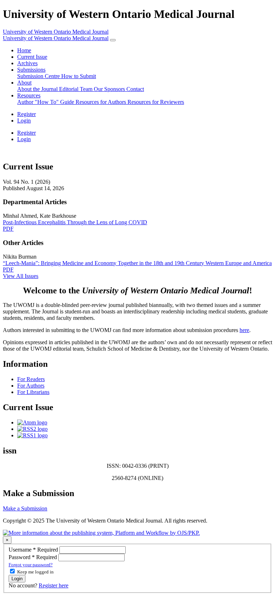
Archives (27, 63)
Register (26, 114)
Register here (53, 585)
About (24, 83)
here (244, 330)
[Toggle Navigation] (113, 40)
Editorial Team (76, 89)
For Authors (30, 386)
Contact (135, 89)
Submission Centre (39, 76)
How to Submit (78, 76)
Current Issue (32, 57)
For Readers (31, 379)
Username (34, 550)
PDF (8, 229)
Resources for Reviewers (155, 102)
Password (33, 557)
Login (24, 120)
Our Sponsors (110, 89)
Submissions (31, 70)
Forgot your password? (31, 564)
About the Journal (38, 89)
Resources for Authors (101, 102)
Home (24, 50)
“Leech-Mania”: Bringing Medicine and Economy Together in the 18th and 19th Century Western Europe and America (137, 263)
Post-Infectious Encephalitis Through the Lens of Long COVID (75, 222)
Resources (28, 95)
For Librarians (33, 392)
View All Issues (20, 276)
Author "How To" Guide (46, 102)
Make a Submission (25, 508)
